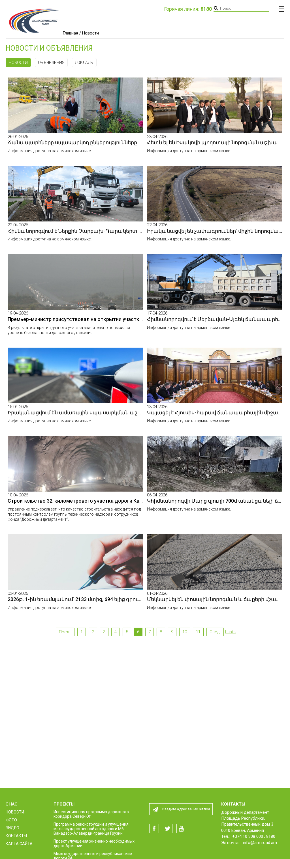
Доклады (84, 62)
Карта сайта (19, 843)
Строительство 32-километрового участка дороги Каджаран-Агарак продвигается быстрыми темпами (134, 501)
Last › (230, 631)
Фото (11, 820)
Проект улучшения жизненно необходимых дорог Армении (94, 843)
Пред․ (65, 631)
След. (215, 631)
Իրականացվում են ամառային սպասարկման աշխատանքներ (90, 412)
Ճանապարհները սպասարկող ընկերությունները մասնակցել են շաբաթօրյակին (113, 142)
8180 (270, 836)
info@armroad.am (260, 842)
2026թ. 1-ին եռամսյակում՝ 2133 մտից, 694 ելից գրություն (80, 599)
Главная (70, 33)
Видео (12, 828)
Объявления (51, 62)
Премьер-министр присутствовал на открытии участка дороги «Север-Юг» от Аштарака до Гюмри (128, 319)
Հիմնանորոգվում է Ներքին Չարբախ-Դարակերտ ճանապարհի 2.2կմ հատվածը (113, 231)
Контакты (16, 836)
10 (184, 631)
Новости (18, 62)
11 (198, 631)
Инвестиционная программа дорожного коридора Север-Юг (91, 814)
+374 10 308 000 (248, 836)
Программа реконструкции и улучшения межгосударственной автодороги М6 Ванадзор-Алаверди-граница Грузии (91, 829)
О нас (11, 804)
